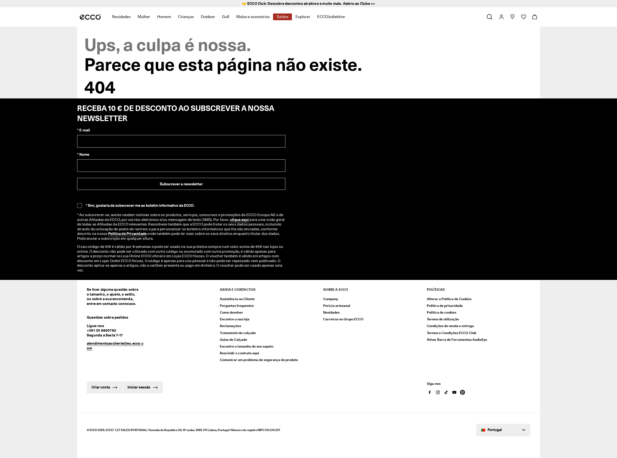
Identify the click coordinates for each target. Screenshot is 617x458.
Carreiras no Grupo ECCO (343, 319)
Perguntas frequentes (237, 306)
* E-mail (83, 130)
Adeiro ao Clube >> (359, 3)
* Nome (83, 154)
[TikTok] (446, 392)
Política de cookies (441, 312)
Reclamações (230, 326)
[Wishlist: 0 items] (523, 17)
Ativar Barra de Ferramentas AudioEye (457, 340)
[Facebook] (430, 392)
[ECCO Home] (90, 17)
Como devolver (231, 312)
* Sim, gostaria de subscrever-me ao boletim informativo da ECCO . (140, 205)
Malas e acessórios (253, 16)
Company (330, 299)
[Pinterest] (462, 392)
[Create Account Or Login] (501, 17)
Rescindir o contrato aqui (239, 353)
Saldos (282, 16)
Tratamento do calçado (238, 333)
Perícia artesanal (336, 306)
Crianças (186, 16)
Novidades (121, 16)
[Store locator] (512, 17)
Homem (164, 16)
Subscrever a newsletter (181, 184)
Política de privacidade (445, 306)
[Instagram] (438, 392)
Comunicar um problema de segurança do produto (259, 360)
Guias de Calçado (233, 340)
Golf (225, 16)
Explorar (302, 16)
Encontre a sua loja (234, 319)
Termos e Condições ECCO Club (451, 333)
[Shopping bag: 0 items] (534, 17)
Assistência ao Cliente (237, 299)
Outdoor (208, 16)
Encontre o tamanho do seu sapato (246, 346)
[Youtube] (454, 392)
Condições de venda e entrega (450, 326)
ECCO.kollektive (331, 16)
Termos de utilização (443, 319)
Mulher (144, 16)
